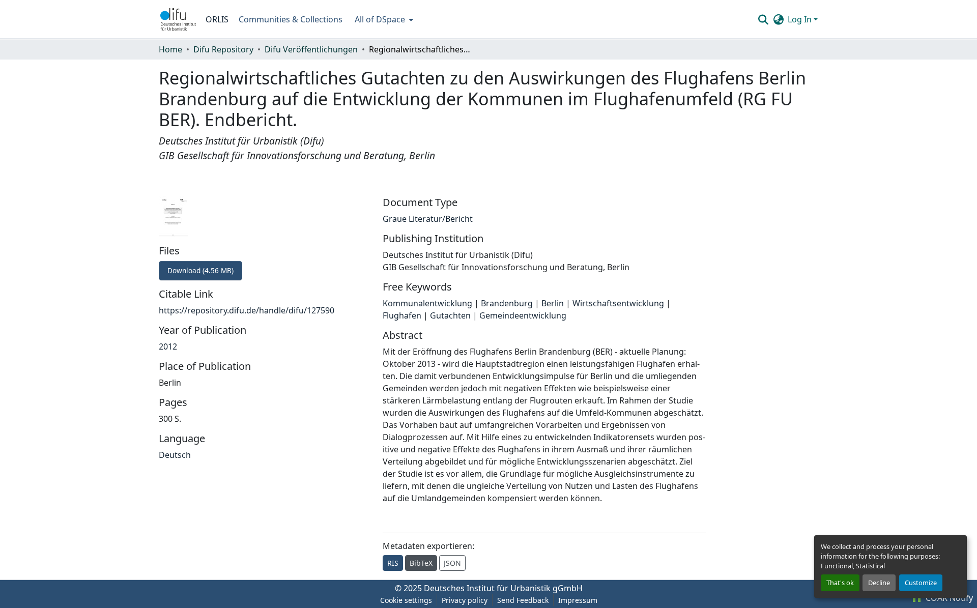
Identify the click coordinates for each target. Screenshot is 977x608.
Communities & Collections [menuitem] (290, 19)
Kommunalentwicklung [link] (427, 303)
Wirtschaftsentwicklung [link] (618, 303)
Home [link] (170, 49)
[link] (264, 270)
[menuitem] (383, 19)
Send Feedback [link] (523, 600)
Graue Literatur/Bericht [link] (428, 218)
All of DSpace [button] (380, 19)
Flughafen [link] (402, 315)
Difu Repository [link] (223, 49)
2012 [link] (168, 346)
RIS (392, 563)
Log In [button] (801, 19)
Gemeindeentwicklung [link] (522, 315)
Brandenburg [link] (507, 303)
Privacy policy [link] (464, 600)
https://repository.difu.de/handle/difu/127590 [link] (246, 310)
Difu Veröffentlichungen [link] (311, 49)
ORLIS (217, 19)
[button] (178, 19)
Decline (879, 582)
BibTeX (421, 563)
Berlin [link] (552, 303)
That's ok (840, 582)
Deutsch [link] (175, 454)
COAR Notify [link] (948, 597)
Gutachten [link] (450, 315)
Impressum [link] (577, 600)
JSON (452, 563)
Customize (921, 582)
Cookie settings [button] (406, 600)
